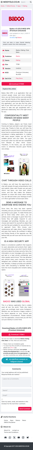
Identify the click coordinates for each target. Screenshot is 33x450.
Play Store (19, 78)
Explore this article (9, 89)
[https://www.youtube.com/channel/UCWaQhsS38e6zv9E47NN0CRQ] (19, 437)
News (24, 420)
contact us (15, 430)
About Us (7, 430)
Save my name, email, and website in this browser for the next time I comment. (15, 403)
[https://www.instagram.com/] (23, 437)
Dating (25, 6)
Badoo (20, 37)
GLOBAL (26, 301)
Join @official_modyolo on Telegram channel (18, 360)
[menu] (2, 2)
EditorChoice (11, 6)
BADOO (6, 301)
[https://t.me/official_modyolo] (27, 437)
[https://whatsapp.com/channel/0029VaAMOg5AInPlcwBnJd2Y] (10, 437)
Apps (19, 6)
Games (18, 420)
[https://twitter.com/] (14, 437)
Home (3, 6)
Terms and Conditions (11, 432)
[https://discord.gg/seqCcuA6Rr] (5, 437)
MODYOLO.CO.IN (11, 2)
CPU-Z (12, 347)
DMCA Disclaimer (9, 422)
